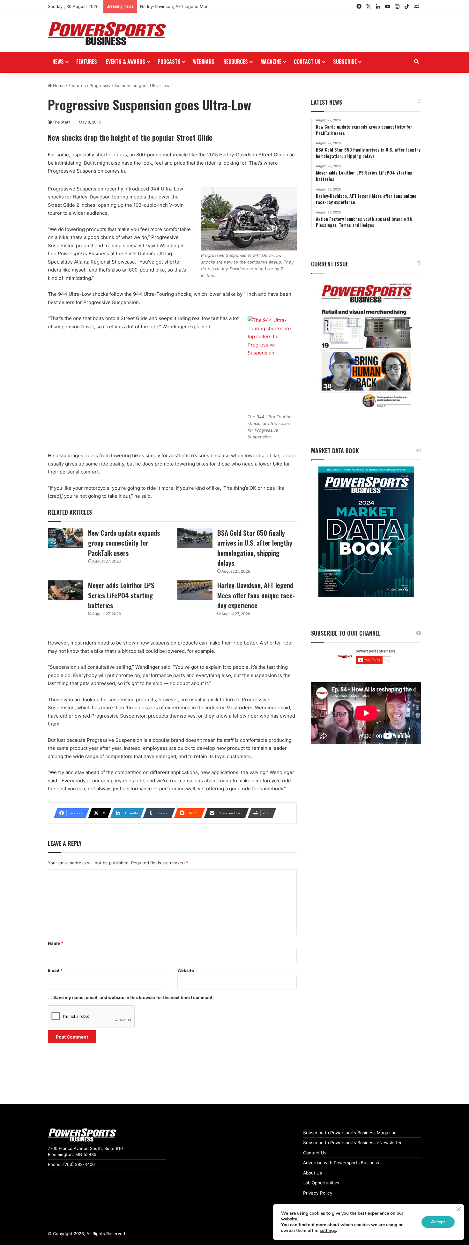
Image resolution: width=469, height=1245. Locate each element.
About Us (312, 1172)
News (58, 61)
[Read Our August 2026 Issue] (366, 346)
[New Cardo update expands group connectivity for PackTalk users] (65, 538)
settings (328, 1231)
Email (55, 970)
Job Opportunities (321, 1182)
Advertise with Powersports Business (341, 1162)
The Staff (61, 122)
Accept (438, 1222)
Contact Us (314, 1152)
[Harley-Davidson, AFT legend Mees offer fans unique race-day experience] (194, 590)
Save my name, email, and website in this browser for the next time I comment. (133, 997)
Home (58, 85)
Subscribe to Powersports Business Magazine (350, 1132)
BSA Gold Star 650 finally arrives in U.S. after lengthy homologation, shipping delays (254, 548)
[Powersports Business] (107, 33)
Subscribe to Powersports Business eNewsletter (352, 1142)
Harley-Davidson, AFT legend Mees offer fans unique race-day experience (214, 6)
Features (86, 61)
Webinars (203, 61)
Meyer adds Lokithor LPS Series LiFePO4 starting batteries (121, 595)
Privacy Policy (317, 1193)
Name (55, 943)
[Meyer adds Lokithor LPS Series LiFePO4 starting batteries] (65, 590)
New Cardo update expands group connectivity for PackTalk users (124, 543)
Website (185, 970)
